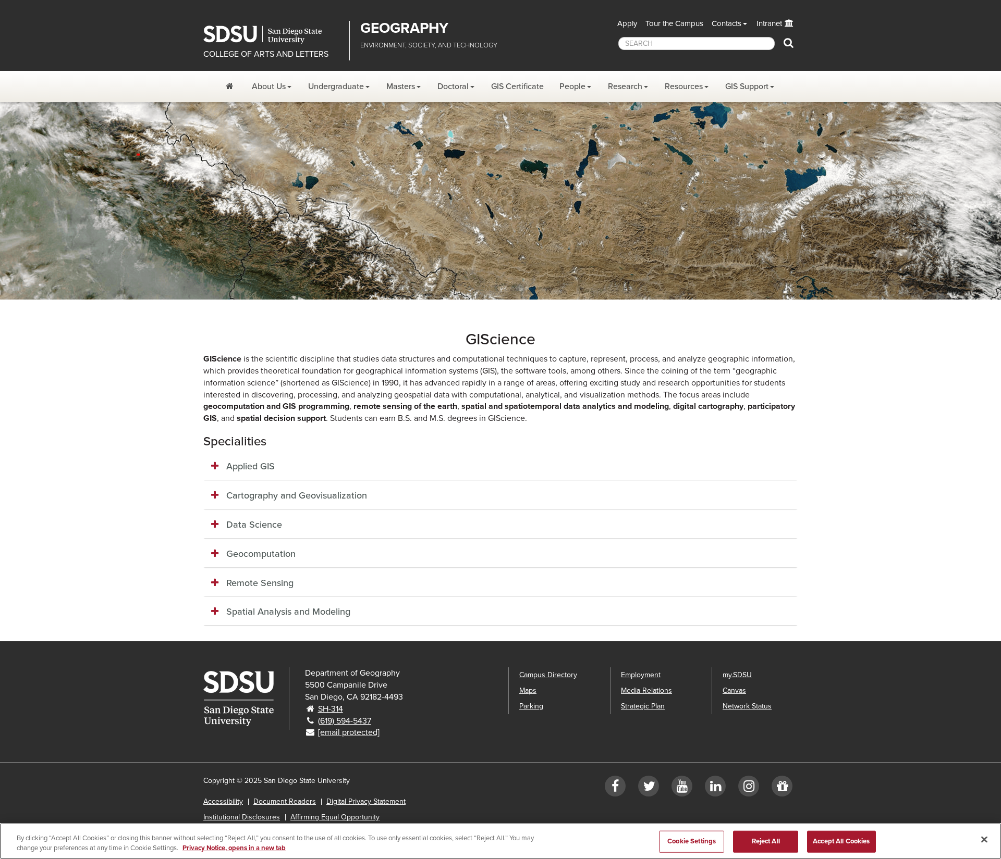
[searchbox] (696, 43)
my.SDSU (737, 674)
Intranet (769, 23)
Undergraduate (336, 86)
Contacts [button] (726, 23)
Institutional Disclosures (241, 817)
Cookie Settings (691, 841)
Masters (400, 86)
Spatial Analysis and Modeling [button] (288, 611)
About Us (269, 86)
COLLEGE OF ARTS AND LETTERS (265, 54)
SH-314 (330, 709)
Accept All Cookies (841, 841)
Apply (627, 23)
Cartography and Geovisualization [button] (296, 495)
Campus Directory (548, 674)
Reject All (766, 841)
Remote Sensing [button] (260, 583)
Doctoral (453, 86)
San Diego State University (272, 34)
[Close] (984, 839)
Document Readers (284, 801)
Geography (404, 28)
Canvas (734, 690)
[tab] (500, 467)
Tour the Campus (674, 23)
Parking (531, 706)
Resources (684, 86)
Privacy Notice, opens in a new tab (234, 848)
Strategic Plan (643, 706)
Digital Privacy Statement (366, 801)
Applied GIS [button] (250, 466)
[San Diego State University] (246, 698)
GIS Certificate (517, 86)
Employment (641, 674)
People (572, 86)
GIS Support (746, 86)
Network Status (747, 706)
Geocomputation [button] (261, 553)
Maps (527, 690)
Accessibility (223, 801)
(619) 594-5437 (344, 721)
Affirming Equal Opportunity (335, 817)
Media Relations (646, 690)
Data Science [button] (254, 524)
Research (625, 86)
